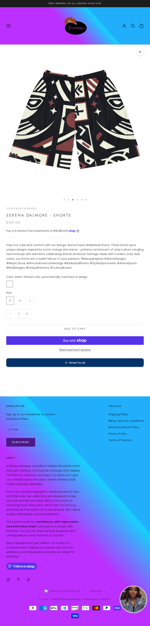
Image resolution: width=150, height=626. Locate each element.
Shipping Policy (118, 414)
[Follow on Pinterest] (18, 579)
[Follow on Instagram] (8, 579)
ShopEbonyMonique (22, 208)
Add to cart (75, 329)
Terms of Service (120, 440)
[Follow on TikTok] (28, 579)
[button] (75, 362)
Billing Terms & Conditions (126, 421)
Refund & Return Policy (123, 427)
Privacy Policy (117, 434)
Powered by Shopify (96, 599)
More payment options (75, 350)
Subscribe (20, 442)
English (95, 591)
